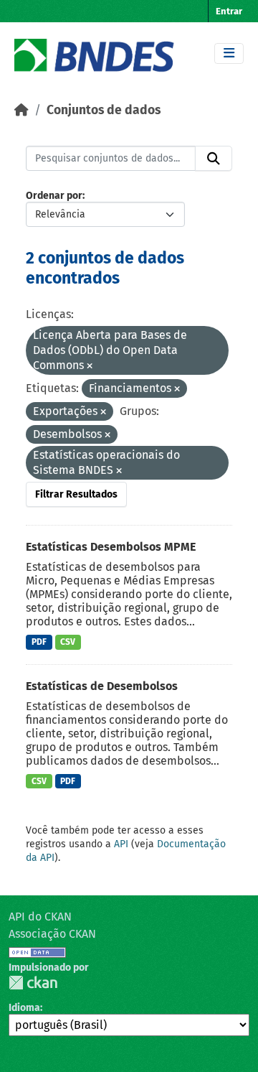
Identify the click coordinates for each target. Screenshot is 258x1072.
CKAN (33, 982)
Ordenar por (54, 196)
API (121, 844)
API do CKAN (40, 916)
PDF (39, 642)
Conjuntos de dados (104, 110)
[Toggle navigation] (229, 53)
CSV (67, 642)
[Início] (21, 110)
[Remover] (89, 366)
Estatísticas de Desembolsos (102, 686)
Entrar (229, 11)
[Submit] (213, 159)
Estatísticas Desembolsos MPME (111, 547)
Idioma (24, 1008)
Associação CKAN (52, 934)
